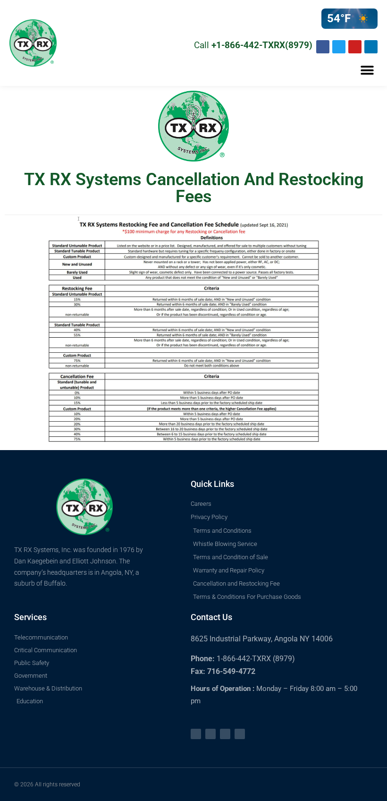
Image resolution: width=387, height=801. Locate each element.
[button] (367, 70)
